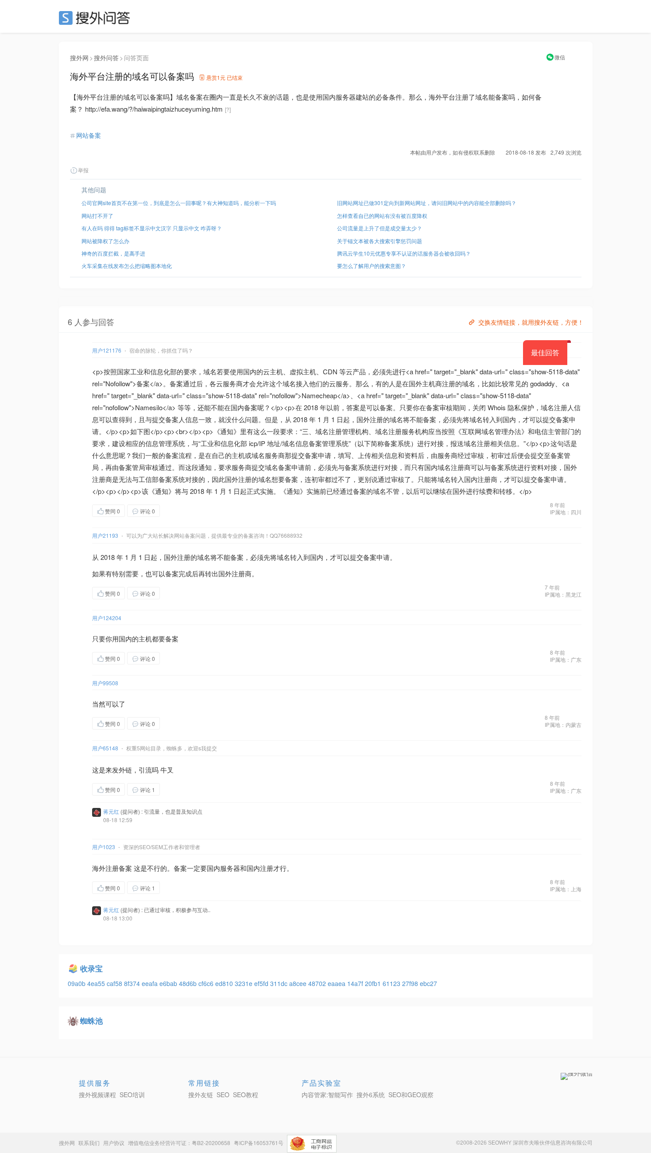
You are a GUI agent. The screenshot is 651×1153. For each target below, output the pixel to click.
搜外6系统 (370, 1094)
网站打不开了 (97, 215)
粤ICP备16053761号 (258, 1142)
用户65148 (105, 748)
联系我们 (89, 1142)
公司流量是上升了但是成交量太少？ (379, 228)
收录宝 (91, 968)
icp (253, 443)
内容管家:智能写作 (327, 1094)
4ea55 (97, 983)
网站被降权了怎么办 (105, 241)
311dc (279, 983)
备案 (143, 383)
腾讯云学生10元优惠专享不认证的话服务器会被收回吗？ (404, 253)
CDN (330, 371)
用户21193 (105, 535)
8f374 (133, 983)
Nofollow (117, 383)
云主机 (273, 371)
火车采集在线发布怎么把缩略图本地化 (126, 265)
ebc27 (428, 983)
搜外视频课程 (97, 1094)
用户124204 (106, 617)
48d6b (188, 983)
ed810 (225, 983)
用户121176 (106, 350)
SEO (96, 18)
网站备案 (88, 135)
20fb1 (374, 983)
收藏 (177, 510)
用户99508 (105, 683)
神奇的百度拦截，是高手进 (113, 253)
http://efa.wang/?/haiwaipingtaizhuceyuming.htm (154, 108)
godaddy (542, 383)
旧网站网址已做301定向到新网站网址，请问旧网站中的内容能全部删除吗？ (426, 202)
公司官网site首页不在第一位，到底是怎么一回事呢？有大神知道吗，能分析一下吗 (178, 202)
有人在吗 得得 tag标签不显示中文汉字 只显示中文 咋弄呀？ (151, 228)
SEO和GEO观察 (411, 1094)
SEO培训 (132, 1094)
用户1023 (103, 846)
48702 (318, 983)
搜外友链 (200, 1094)
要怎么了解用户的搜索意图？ (371, 265)
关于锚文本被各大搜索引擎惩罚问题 (379, 241)
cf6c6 (206, 983)
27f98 (411, 983)
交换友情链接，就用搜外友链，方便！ (531, 322)
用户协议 (113, 1142)
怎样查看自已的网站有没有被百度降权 (382, 215)
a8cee (298, 983)
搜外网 (79, 57)
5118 (556, 371)
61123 (392, 983)
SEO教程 (245, 1094)
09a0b (77, 983)
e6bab (169, 983)
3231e (244, 983)
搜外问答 (106, 57)
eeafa (150, 983)
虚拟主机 (303, 371)
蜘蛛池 (91, 1020)
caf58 (115, 983)
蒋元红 (111, 811)
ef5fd (262, 983)
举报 (83, 170)
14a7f (356, 983)
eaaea (337, 983)
